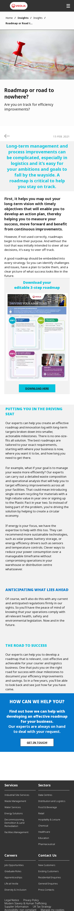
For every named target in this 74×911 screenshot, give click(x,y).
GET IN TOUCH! (37, 742)
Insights (38, 18)
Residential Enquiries (49, 877)
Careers (10, 855)
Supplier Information (16, 906)
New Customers (46, 865)
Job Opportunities (14, 865)
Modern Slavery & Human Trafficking (25, 903)
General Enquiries (48, 883)
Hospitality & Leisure (49, 819)
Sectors (44, 785)
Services (11, 785)
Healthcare (44, 831)
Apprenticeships (13, 877)
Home (9, 18)
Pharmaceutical (46, 844)
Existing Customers (48, 871)
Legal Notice (11, 900)
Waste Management (15, 801)
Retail (41, 813)
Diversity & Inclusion (15, 889)
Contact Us (47, 855)
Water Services (12, 807)
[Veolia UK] (19, 6)
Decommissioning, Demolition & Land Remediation (14, 823)
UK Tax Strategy (42, 906)
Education (43, 838)
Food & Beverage (47, 807)
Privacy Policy (31, 900)
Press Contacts (46, 889)
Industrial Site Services (16, 795)
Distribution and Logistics (51, 801)
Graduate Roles (12, 871)
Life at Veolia (11, 883)
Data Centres (45, 795)
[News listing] (7, 136)
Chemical (43, 825)
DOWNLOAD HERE (37, 388)
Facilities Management (16, 832)
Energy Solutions (13, 813)
